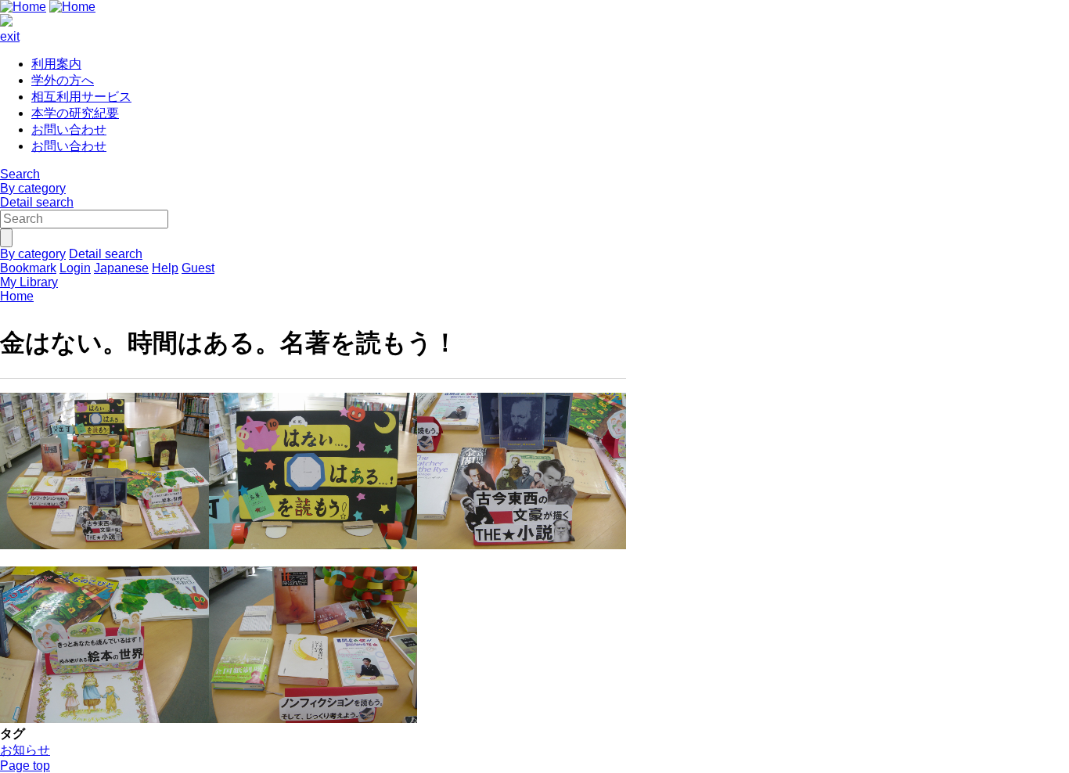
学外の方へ (62, 80)
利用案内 (56, 63)
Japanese (121, 268)
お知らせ (25, 750)
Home (17, 296)
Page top (25, 765)
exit (10, 36)
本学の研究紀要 (75, 113)
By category (33, 188)
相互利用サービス (81, 96)
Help (165, 268)
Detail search (37, 202)
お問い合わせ (68, 129)
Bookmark (28, 268)
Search (20, 174)
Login (75, 268)
